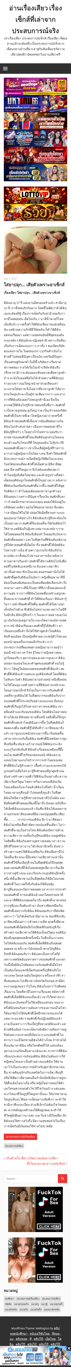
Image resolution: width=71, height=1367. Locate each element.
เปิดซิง (8, 1304)
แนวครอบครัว (21, 1304)
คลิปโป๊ (38, 1339)
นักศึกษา (9, 1298)
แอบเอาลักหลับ (51, 1309)
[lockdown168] (35, 1356)
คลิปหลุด (21, 1339)
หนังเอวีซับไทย (40, 1334)
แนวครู (35, 1304)
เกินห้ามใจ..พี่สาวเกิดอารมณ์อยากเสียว (32, 1158)
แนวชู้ (44, 1304)
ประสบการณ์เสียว (14, 1145)
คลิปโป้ (32, 1344)
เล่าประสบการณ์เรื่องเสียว (20, 1136)
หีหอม (56, 1334)
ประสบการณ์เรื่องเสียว (28, 1298)
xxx (11, 1339)
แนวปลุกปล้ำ (56, 1304)
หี (30, 1339)
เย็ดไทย (50, 1339)
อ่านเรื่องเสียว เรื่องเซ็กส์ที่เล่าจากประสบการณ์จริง (35, 19)
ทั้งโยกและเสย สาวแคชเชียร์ (46, 1163)
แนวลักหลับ (11, 1309)
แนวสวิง (24, 1309)
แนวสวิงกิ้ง (36, 1309)
